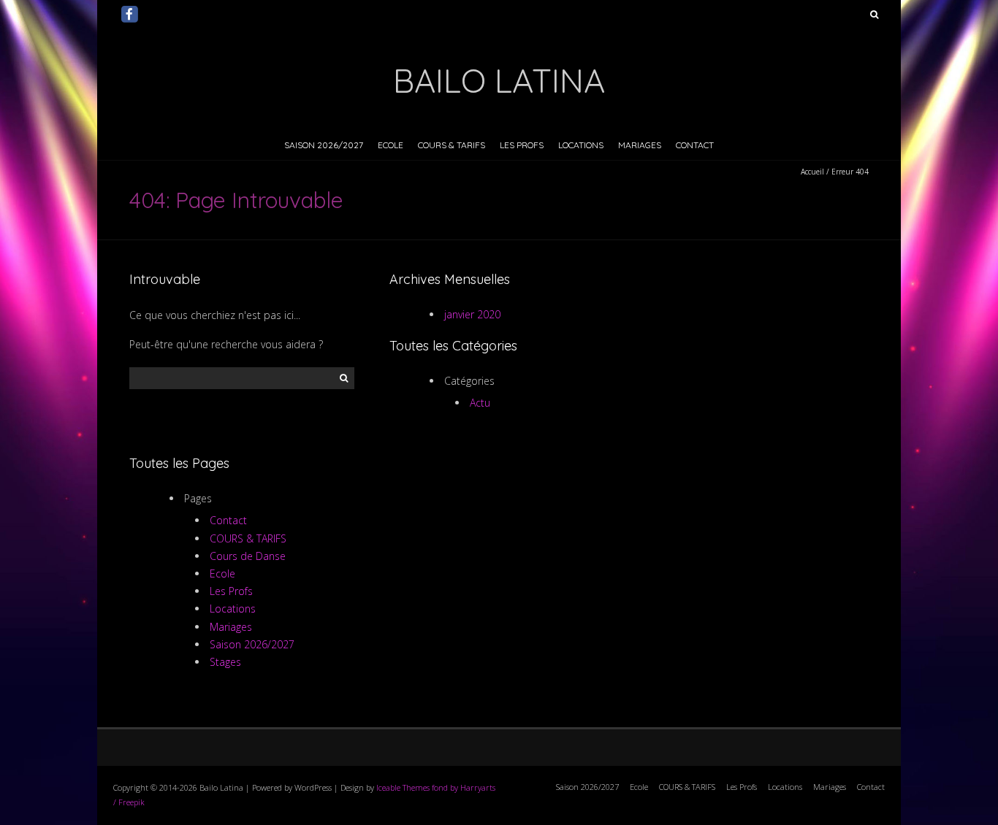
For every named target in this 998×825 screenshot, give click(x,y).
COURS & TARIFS (451, 144)
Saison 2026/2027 (323, 144)
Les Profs (522, 144)
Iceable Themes (403, 787)
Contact (695, 144)
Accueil (812, 171)
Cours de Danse (248, 556)
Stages (225, 662)
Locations (580, 144)
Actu (480, 403)
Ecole (390, 144)
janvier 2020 (472, 314)
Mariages (639, 144)
